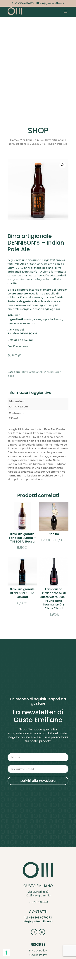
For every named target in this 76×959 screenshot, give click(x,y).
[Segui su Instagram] (42, 932)
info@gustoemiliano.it (38, 921)
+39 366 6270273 (40, 917)
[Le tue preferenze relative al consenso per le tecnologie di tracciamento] (6, 952)
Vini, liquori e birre (31, 140)
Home (14, 140)
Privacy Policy (38, 950)
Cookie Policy (38, 955)
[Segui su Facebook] (34, 932)
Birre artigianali (54, 140)
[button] (62, 165)
